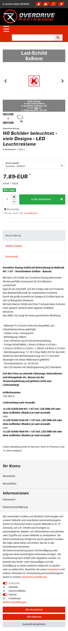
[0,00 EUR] (61, 4)
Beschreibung (13, 235)
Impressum (9, 499)
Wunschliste (12, 209)
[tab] (34, 235)
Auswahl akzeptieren (34, 624)
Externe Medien (17, 590)
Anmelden (39, 4)
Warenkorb (9, 476)
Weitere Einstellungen (15, 602)
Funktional (14, 598)
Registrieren (46, 4)
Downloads (11, 256)
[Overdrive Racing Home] (29, 16)
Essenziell (14, 583)
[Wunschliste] (54, 4)
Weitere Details (13, 246)
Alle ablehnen (34, 616)
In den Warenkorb (41, 199)
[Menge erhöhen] (14, 196)
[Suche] (58, 37)
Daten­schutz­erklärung (15, 507)
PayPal (13, 594)
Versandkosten (30, 213)
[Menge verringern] (14, 202)
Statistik (13, 587)
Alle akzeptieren (34, 609)
